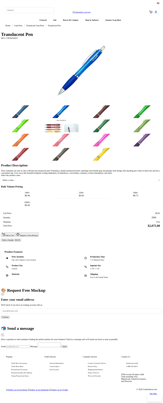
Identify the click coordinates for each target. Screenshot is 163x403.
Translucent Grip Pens (35, 25)
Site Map (153, 394)
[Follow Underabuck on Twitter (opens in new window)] (58, 390)
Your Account (54, 370)
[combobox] (81, 180)
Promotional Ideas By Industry (21, 373)
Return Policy (92, 366)
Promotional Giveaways (19, 370)
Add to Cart (9, 235)
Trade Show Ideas (17, 366)
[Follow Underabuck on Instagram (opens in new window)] (38, 390)
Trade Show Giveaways (19, 363)
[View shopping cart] (150, 12)
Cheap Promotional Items (20, 376)
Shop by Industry (92, 20)
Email (3, 346)
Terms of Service (93, 373)
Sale (54, 20)
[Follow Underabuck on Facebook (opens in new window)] (16, 390)
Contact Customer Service (97, 363)
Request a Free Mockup (28, 235)
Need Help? (154, 398)
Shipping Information (95, 370)
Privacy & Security (94, 376)
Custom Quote (54, 366)
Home (7, 25)
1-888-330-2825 (132, 366)
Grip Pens (18, 25)
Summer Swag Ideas (113, 20)
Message (33, 346)
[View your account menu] (155, 13)
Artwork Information (57, 363)
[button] (20, 111)
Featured (43, 20)
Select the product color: (11, 175)
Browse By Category (71, 20)
